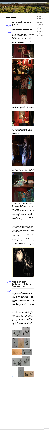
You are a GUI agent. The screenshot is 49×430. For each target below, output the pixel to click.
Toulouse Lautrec (9, 291)
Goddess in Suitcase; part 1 (22, 23)
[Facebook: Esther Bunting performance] (8, 1)
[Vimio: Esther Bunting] (10, 1)
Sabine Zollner (7, 30)
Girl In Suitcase (9, 286)
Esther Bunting (4, 1)
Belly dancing (9, 26)
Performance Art (9, 289)
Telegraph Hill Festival (8, 31)
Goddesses (9, 28)
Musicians (10, 288)
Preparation (9, 23)
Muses (7, 287)
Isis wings (7, 28)
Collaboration (9, 27)
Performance (7, 288)
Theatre (10, 290)
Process (10, 30)
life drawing (9, 287)
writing (10, 24)
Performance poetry (9, 29)
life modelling (9, 282)
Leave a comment (8, 25)
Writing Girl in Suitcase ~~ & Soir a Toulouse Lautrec (21, 284)
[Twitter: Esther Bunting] (9, 1)
